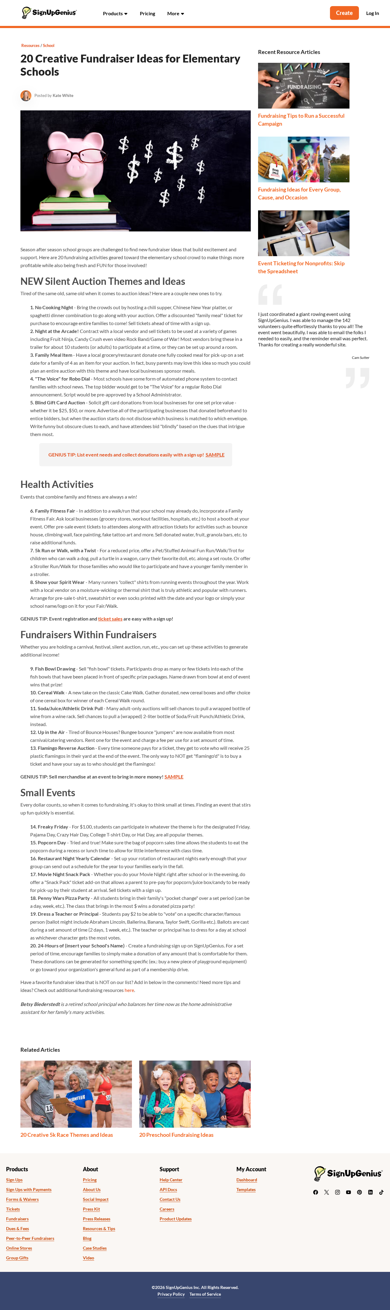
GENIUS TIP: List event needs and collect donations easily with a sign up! (126, 454)
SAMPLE (215, 454)
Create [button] (344, 12)
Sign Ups (14, 1179)
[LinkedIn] (370, 1192)
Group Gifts (17, 1257)
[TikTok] (381, 1192)
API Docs (168, 1189)
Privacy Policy (171, 1294)
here (129, 990)
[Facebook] (315, 1192)
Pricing (147, 13)
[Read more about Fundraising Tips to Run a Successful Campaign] (303, 86)
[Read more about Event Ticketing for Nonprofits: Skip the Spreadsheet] (303, 233)
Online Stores (19, 1248)
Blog (87, 1238)
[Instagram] (337, 1192)
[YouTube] (348, 1192)
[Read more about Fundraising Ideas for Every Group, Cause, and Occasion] (303, 159)
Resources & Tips (99, 1228)
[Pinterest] (359, 1192)
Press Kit (91, 1209)
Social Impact (95, 1199)
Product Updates (176, 1218)
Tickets (13, 1209)
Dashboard (246, 1179)
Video (88, 1257)
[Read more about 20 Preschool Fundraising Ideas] (195, 1094)
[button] (115, 13)
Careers (167, 1209)
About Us (92, 1189)
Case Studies (95, 1248)
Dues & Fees (17, 1228)
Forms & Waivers (22, 1199)
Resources (30, 45)
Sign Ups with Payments (28, 1189)
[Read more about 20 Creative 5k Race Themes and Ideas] (76, 1094)
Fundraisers (17, 1218)
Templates (246, 1189)
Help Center (171, 1179)
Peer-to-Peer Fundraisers (30, 1238)
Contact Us (170, 1199)
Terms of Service (205, 1294)
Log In (372, 13)
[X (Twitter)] (326, 1192)
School (49, 45)
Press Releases (96, 1218)
